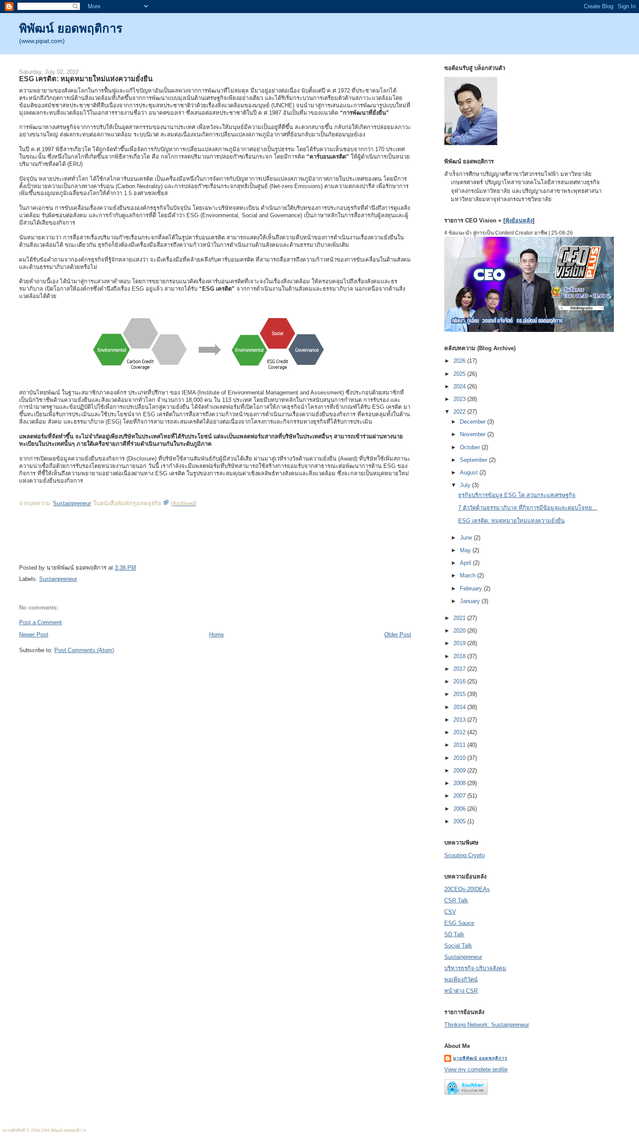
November (473, 434)
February (472, 588)
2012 (460, 732)
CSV (450, 911)
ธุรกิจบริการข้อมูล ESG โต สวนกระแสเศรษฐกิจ (517, 495)
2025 (460, 374)
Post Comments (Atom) (84, 650)
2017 (460, 669)
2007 (460, 795)
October (471, 447)
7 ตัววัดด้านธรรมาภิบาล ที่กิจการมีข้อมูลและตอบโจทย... (527, 507)
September (474, 460)
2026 (460, 361)
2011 (460, 745)
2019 (460, 643)
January (471, 601)
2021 (460, 618)
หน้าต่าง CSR (461, 991)
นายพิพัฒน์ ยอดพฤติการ (480, 1058)
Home (216, 634)
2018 (460, 656)
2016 (460, 681)
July (466, 485)
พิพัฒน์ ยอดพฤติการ (71, 28)
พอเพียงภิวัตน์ (461, 979)
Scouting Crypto (464, 855)
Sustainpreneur (72, 503)
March (468, 575)
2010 (460, 758)
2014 (460, 707)
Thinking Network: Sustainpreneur (486, 1024)
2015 (460, 694)
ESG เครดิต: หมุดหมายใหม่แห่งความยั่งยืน (86, 79)
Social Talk (458, 945)
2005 (460, 821)
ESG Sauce (459, 923)
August (469, 472)
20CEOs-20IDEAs (467, 889)
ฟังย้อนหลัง (518, 220)
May (466, 550)
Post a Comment (40, 622)
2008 (460, 783)
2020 (460, 630)
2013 (460, 719)
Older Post (397, 634)
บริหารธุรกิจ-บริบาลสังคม (475, 968)
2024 (460, 386)
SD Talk (454, 934)
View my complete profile (476, 1069)
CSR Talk (456, 900)
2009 (460, 770)
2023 (460, 399)
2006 (460, 809)
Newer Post (33, 634)
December (473, 421)
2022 (460, 411)
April (466, 563)
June (467, 537)
